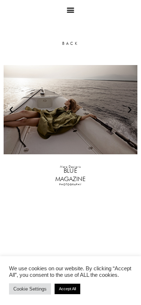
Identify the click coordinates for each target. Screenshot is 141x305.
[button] (71, 10)
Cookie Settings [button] (30, 289)
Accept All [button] (67, 289)
